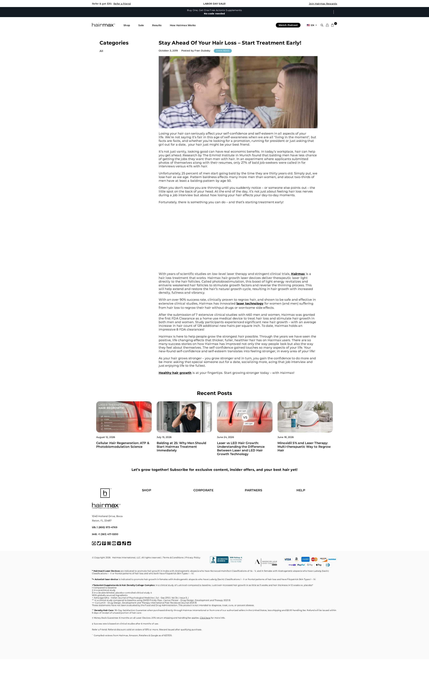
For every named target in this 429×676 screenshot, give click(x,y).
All (101, 51)
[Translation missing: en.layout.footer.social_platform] (94, 543)
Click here (205, 618)
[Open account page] (327, 25)
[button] (127, 25)
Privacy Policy (192, 557)
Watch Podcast (288, 25)
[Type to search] (322, 25)
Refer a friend (122, 3)
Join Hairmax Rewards (323, 3)
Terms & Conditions (173, 557)
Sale (141, 25)
